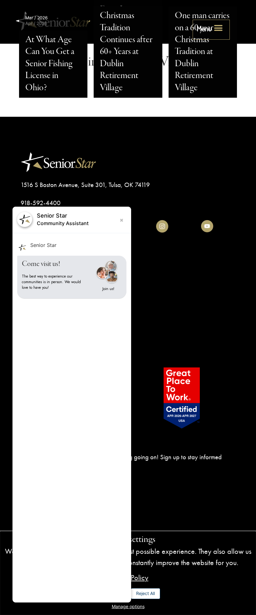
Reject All (145, 593)
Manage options (128, 606)
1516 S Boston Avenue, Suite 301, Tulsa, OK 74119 (85, 184)
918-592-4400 (41, 203)
